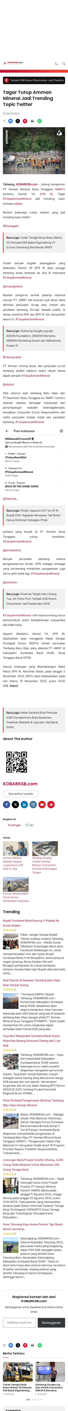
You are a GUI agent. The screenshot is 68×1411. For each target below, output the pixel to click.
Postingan (14, 1252)
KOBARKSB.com (20, 1211)
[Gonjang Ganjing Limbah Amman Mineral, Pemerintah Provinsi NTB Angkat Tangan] (45, 1276)
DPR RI (46, 244)
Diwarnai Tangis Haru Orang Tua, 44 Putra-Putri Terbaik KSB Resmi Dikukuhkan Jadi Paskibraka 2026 (31, 1026)
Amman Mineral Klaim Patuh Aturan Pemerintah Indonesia (15, 1325)
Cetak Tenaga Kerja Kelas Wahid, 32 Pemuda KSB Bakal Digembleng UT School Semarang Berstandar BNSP (34, 292)
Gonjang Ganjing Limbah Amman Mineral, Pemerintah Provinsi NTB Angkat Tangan (44, 1292)
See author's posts (21, 1221)
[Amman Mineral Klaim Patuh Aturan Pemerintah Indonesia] (16, 1312)
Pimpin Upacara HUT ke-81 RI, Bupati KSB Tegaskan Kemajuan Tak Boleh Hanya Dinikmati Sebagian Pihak (33, 942)
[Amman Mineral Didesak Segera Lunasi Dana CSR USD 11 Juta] (16, 1276)
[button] (56, 113)
